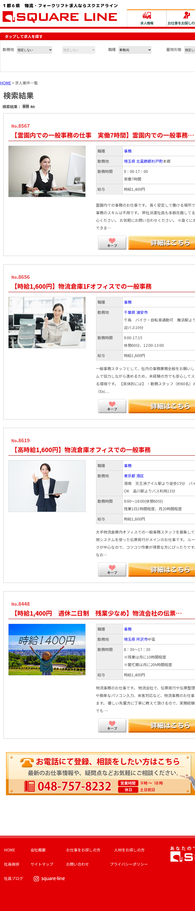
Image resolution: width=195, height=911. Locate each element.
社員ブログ (13, 878)
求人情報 (146, 18)
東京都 (129, 476)
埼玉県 (129, 161)
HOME (5, 83)
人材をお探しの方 (129, 850)
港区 (140, 476)
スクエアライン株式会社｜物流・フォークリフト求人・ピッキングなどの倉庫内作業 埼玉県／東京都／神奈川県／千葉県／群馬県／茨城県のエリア (60, 12)
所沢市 (142, 639)
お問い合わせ (77, 864)
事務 (128, 151)
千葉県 (129, 312)
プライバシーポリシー (129, 864)
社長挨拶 (11, 864)
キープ (112, 243)
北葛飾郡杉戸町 (149, 161)
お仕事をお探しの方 (83, 850)
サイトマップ (41, 864)
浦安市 (142, 312)
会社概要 (38, 850)
